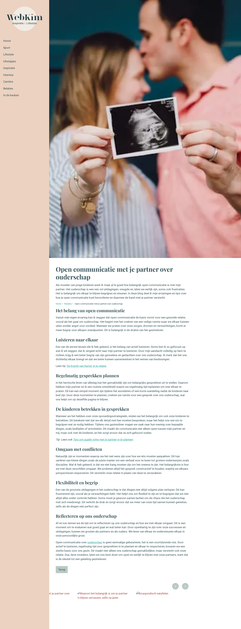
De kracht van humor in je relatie (86, 366)
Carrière (8, 81)
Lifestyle (8, 54)
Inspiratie (9, 68)
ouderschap (94, 542)
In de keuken (11, 95)
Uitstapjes (9, 61)
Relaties (8, 88)
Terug (61, 569)
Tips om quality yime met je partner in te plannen (103, 439)
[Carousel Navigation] (180, 587)
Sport (6, 47)
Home (7, 40)
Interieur (8, 75)
